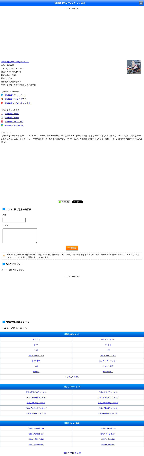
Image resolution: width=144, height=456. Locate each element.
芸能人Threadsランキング (36, 413)
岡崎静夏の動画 (12, 117)
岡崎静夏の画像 (12, 113)
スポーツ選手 (108, 366)
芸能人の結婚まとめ (36, 429)
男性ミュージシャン (36, 356)
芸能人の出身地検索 (36, 445)
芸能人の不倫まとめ (108, 434)
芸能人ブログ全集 (72, 453)
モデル (36, 345)
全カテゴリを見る (72, 377)
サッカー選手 (108, 372)
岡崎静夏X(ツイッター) (15, 95)
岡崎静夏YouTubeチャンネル (18, 103)
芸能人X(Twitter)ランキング (108, 397)
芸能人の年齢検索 (108, 439)
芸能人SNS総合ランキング (36, 392)
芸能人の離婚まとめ (108, 429)
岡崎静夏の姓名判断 (14, 121)
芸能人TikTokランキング (36, 403)
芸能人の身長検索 (108, 445)
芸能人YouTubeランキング (108, 403)
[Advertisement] (72, 298)
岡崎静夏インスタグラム (16, 99)
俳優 (36, 350)
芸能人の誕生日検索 (36, 439)
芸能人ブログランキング (108, 392)
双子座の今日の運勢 (14, 125)
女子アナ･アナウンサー (108, 361)
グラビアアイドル (108, 340)
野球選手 (36, 372)
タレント (108, 345)
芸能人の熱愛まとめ (36, 434)
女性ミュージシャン (108, 356)
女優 (108, 350)
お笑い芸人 (36, 361)
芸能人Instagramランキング (36, 397)
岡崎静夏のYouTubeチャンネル (15, 62)
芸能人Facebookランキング (36, 408)
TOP (141, 3)
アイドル (36, 340)
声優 (36, 366)
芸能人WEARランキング (108, 408)
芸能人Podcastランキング (108, 413)
